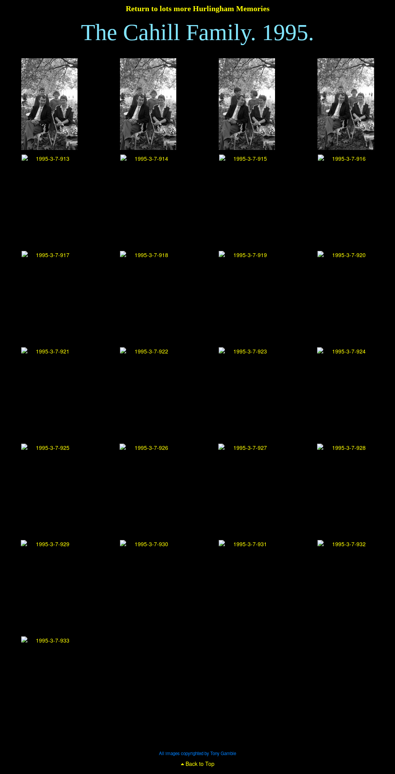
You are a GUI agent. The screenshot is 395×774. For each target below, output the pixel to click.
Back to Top (199, 763)
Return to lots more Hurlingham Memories (198, 8)
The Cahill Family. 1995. (197, 32)
